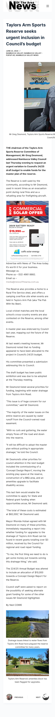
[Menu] (47, 6)
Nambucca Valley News (27, 55)
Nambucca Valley (14, 53)
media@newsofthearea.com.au (22, 281)
